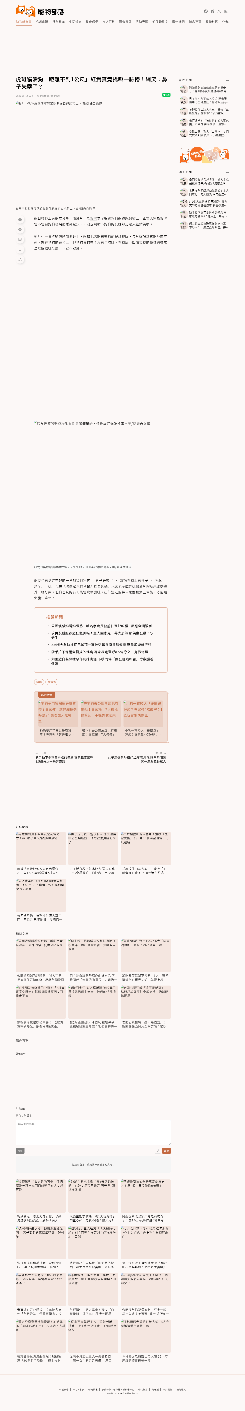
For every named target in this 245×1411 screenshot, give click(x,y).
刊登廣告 (64, 1389)
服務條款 (106, 1389)
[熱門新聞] (227, 80)
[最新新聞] (227, 172)
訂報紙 (155, 1389)
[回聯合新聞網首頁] (26, 11)
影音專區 (125, 21)
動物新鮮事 (24, 21)
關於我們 (167, 1389)
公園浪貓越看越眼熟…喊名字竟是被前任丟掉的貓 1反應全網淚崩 (101, 626)
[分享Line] (20, 229)
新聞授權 (93, 1389)
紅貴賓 (52, 682)
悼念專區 (195, 21)
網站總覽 (181, 1389)
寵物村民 (212, 21)
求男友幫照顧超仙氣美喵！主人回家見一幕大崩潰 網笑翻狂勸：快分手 (102, 635)
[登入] (219, 11)
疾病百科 (108, 21)
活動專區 (142, 21)
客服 (82, 1389)
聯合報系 (143, 1389)
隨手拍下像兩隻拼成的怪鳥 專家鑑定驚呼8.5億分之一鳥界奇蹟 (99, 652)
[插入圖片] (158, 1151)
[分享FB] (20, 219)
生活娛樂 (75, 21)
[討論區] (20, 239)
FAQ (75, 1389)
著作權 (116, 1389)
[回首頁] (40, 11)
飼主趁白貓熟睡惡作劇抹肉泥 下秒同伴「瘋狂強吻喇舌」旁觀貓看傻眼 (102, 661)
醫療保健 (92, 21)
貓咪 (39, 682)
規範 (20, 1150)
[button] (206, 11)
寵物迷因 (178, 21)
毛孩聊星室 (160, 21)
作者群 (227, 21)
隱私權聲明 (128, 1389)
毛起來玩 (42, 21)
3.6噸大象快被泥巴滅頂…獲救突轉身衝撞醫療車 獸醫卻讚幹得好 (101, 644)
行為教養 (58, 21)
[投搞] (212, 11)
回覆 (166, 1150)
